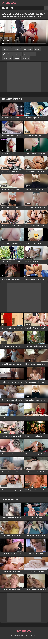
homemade (28, 49)
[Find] (45, 8)
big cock (8, 58)
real (38, 49)
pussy (18, 54)
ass (17, 58)
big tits (26, 58)
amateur (8, 54)
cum (17, 49)
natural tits (30, 54)
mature (7, 49)
